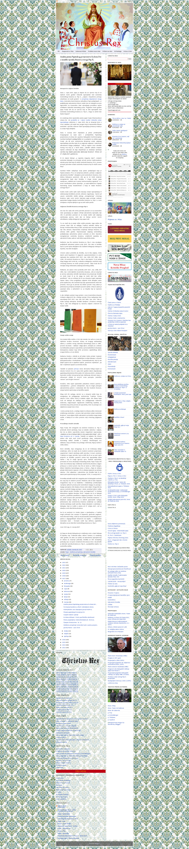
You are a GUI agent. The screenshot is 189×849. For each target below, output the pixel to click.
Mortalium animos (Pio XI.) (64, 705)
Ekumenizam (112, 355)
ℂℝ (58, 51)
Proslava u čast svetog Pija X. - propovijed (117, 678)
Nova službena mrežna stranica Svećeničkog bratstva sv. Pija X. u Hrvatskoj (121, 386)
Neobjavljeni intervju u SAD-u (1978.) (119, 681)
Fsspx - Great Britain (64, 824)
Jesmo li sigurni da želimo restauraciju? (68, 730)
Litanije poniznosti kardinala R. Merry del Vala (122, 394)
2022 (64, 565)
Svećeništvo (111, 600)
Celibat (110, 604)
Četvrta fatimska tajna (115, 313)
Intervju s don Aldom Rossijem (117, 331)
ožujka (66, 631)
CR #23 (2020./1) (61, 692)
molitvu (124, 154)
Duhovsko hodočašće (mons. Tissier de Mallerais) (119, 615)
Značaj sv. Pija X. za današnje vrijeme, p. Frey (117, 479)
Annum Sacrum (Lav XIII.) (64, 698)
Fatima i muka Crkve (114, 316)
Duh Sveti (59, 785)
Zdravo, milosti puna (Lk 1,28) (117, 627)
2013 (64, 648)
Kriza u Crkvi (128, 51)
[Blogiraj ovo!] (88, 549)
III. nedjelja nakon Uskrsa (116, 629)
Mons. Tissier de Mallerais (116, 708)
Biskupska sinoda (61, 742)
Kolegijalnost (112, 357)
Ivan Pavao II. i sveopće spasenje (66, 726)
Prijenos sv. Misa (115, 219)
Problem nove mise (94, 51)
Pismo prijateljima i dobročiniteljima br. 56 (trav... (79, 620)
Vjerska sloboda (113, 352)
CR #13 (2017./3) (62, 683)
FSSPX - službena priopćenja (74, 552)
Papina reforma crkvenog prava (118, 538)
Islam (109, 364)
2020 (64, 570)
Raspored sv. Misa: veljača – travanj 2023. (122, 402)
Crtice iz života (112, 528)
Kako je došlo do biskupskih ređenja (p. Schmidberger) (73, 753)
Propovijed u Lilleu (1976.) (116, 660)
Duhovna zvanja (61, 765)
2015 (64, 642)
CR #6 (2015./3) (71, 676)
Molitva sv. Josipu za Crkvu (122, 376)
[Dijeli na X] (89, 549)
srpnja (66, 594)
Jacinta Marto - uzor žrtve (71, 628)
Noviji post (65, 555)
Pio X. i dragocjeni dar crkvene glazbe (117, 541)
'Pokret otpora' (61, 737)
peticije (76, 369)
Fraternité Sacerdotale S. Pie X (68, 819)
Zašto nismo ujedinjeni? (119, 130)
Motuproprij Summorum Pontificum (119, 569)
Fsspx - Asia (61, 821)
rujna (66, 589)
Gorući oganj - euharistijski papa (118, 531)
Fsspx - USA (61, 831)
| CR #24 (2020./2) (72, 692)
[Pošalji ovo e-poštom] (86, 549)
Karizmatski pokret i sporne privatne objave (70, 735)
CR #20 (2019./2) (72, 688)
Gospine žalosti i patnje (70, 615)
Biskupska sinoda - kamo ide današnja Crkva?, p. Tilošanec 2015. (119, 483)
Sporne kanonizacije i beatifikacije (67, 728)
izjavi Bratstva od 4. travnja (69, 436)
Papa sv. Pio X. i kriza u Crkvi (117, 476)
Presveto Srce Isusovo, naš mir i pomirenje (120, 137)
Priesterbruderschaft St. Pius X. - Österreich (72, 836)
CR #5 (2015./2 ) (61, 676)
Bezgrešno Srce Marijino (115, 632)
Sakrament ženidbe (114, 602)
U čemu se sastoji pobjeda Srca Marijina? (117, 325)
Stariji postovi (95, 555)
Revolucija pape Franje (63, 723)
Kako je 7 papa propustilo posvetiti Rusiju (119, 308)
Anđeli (110, 597)
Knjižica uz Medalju (114, 305)
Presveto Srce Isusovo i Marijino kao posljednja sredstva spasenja (119, 321)
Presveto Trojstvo (113, 593)
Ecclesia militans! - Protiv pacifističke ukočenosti (78, 617)
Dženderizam (112, 362)
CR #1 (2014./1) (61, 673)
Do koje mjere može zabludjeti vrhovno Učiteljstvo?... (73, 740)
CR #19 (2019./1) (61, 688)
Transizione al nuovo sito (65, 811)
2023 (64, 562)
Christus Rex (110, 197)
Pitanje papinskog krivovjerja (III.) (74, 612)
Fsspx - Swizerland (64, 814)
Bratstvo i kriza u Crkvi (63, 761)
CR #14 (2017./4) (73, 683)
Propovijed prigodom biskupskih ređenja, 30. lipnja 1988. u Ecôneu (118, 674)
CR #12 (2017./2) (73, 681)
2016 (64, 640)
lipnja (66, 597)
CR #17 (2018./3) (61, 686)
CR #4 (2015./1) (72, 674)
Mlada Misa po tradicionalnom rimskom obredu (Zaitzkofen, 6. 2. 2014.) (118, 623)
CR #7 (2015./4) (61, 678)
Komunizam (111, 369)
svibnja (66, 599)
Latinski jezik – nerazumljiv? (117, 581)
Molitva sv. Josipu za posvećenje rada (118, 125)
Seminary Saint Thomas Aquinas (68, 838)
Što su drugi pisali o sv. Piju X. (117, 533)
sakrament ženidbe (89, 552)
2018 (64, 576)
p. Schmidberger (113, 715)
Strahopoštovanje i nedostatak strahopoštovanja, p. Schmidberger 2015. (119, 492)
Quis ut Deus (62, 806)
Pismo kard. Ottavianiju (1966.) (117, 656)
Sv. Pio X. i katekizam (114, 535)
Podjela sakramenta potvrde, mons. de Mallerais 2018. (119, 500)
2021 (64, 568)
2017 (64, 578)
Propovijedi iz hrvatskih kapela (118, 197)
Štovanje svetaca (113, 607)
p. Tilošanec (111, 717)
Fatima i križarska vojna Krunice (118, 311)
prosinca (67, 581)
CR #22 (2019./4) (72, 690)
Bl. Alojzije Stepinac (62, 794)
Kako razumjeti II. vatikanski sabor (67, 721)
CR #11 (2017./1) (62, 681)
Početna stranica (79, 555)
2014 (64, 645)
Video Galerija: (80, 771)
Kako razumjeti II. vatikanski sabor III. (120, 451)
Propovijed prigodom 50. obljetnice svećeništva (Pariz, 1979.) (119, 664)
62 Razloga (117, 51)
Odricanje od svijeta (62, 787)
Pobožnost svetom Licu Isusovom (121, 435)
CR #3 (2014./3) (61, 674)
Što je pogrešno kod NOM (116, 579)
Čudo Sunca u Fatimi (114, 302)
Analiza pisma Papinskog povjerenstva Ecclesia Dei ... (80, 604)
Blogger (97, 844)
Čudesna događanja (114, 526)
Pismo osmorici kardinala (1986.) (118, 667)
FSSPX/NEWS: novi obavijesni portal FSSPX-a (77, 609)
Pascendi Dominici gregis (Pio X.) (66, 700)
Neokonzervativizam (62, 733)
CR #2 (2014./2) (71, 673)
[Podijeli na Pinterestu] (92, 549)
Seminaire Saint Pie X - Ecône (67, 826)
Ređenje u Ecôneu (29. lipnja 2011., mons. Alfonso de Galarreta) (119, 618)
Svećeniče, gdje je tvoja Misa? (117, 586)
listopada (67, 586)
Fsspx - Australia (63, 833)
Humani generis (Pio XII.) (64, 710)
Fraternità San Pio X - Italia (67, 810)
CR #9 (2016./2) (61, 679)
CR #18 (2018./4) (72, 686)
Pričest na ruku (107, 51)
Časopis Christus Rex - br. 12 (72, 622)
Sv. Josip (58, 792)
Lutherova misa (113, 683)
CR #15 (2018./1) (61, 685)
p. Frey (110, 713)
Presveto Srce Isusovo (63, 783)
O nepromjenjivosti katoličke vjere (119, 595)
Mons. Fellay (112, 706)
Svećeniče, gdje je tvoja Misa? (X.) (121, 426)
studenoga (67, 583)
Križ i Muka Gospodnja (63, 780)
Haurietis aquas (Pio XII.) (64, 712)
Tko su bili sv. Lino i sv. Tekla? (121, 118)
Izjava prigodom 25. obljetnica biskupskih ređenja (72, 756)
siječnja (66, 636)
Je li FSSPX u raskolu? (63, 749)
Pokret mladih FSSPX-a (63, 763)
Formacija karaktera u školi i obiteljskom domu (78, 607)
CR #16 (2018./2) (72, 685)
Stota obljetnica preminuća (116, 524)
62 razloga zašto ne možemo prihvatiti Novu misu (117, 572)
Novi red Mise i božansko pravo (118, 567)
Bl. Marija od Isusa (62, 797)
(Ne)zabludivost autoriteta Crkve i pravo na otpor (72, 719)
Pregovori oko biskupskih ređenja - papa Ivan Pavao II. (119, 670)
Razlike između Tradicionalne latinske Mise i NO (117, 576)
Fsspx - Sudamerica (64, 828)
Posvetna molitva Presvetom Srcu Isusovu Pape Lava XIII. (121, 443)
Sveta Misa (59, 778)
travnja (66, 602)
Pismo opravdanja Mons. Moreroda (67, 758)
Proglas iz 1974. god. (114, 658)
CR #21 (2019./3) (61, 690)
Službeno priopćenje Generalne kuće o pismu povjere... (80, 625)
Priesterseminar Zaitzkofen (67, 816)
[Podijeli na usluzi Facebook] (90, 549)
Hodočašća (59, 767)
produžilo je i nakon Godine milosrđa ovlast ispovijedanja (81, 121)
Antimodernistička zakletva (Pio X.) (67, 703)
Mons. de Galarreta (114, 710)
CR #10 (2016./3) (71, 679)
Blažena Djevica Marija (63, 790)
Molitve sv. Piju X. (113, 544)
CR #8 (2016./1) (71, 678)
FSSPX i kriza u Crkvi (114, 473)
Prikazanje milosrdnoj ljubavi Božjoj (121, 144)
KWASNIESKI (61, 807)
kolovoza (67, 591)
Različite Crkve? (119, 417)
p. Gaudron (111, 720)
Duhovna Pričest (81, 51)
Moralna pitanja (113, 359)
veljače (66, 634)
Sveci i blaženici (61, 799)
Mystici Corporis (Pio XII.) (64, 707)
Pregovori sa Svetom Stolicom (65, 751)
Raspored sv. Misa (67, 51)
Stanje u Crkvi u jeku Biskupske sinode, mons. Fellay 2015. (118, 496)
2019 (64, 573)
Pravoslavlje (111, 366)
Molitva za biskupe (120, 409)
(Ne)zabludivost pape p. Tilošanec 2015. (118, 487)
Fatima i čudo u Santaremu (116, 318)
